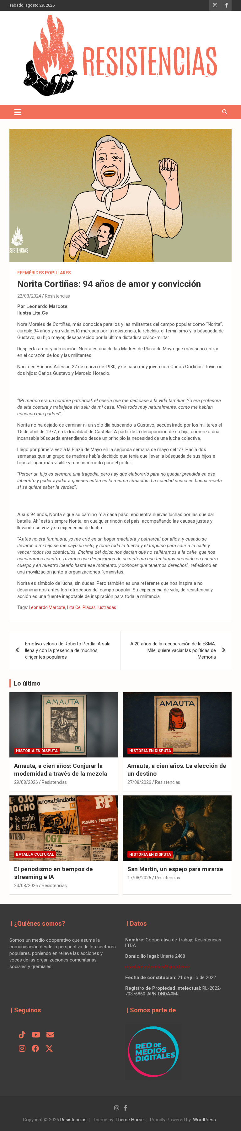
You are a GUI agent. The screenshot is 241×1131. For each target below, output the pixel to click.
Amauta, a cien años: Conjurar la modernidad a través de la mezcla (60, 769)
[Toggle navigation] (17, 112)
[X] (49, 1049)
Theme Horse (129, 1120)
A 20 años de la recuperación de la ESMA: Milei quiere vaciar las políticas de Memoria (173, 650)
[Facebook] (35, 1049)
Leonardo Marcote (47, 607)
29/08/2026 (26, 782)
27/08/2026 (139, 782)
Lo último (27, 683)
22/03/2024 (29, 296)
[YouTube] (36, 1035)
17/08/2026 (139, 877)
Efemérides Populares (44, 272)
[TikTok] (22, 1035)
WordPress (204, 1120)
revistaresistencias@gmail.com (157, 967)
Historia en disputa (37, 751)
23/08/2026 (26, 885)
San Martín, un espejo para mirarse (175, 869)
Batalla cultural (35, 854)
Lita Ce (74, 607)
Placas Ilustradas (99, 607)
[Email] (50, 1035)
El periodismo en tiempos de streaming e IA (53, 873)
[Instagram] (22, 1049)
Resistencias (57, 296)
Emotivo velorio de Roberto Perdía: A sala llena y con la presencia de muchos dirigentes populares (67, 650)
